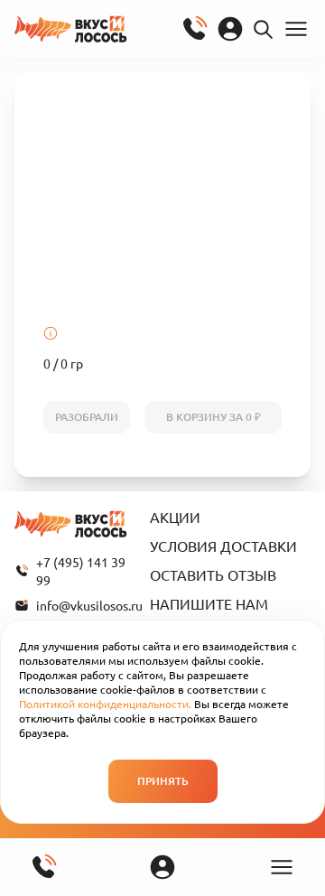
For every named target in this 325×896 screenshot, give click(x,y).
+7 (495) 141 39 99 (80, 571)
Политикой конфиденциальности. (105, 703)
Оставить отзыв (213, 574)
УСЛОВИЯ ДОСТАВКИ (223, 545)
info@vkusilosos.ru (85, 605)
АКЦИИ (175, 516)
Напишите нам (209, 603)
